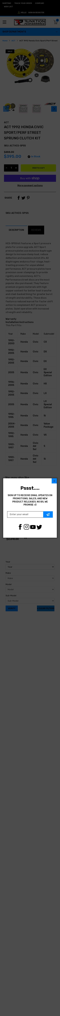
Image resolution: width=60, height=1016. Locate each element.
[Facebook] (20, 527)
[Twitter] (39, 527)
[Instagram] (26, 527)
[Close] (54, 480)
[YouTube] (33, 527)
